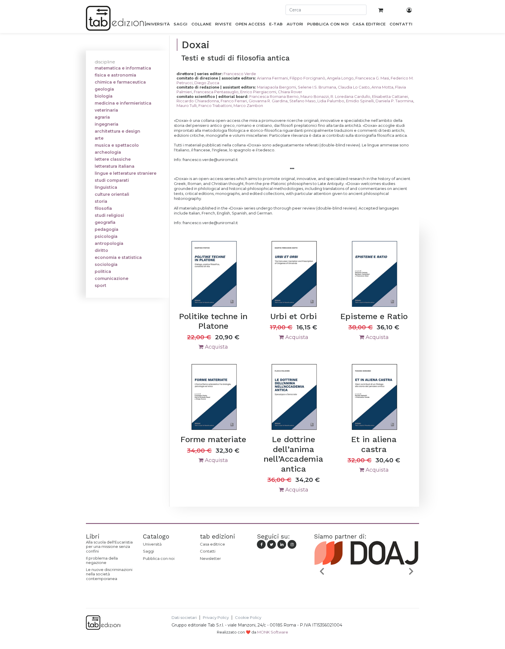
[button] (322, 571)
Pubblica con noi (158, 558)
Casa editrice (212, 544)
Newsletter (210, 558)
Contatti (207, 551)
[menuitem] (157, 25)
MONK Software (272, 632)
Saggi (148, 551)
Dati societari (184, 617)
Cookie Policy (248, 617)
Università (152, 544)
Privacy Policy (216, 617)
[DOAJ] (362, 585)
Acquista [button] (215, 347)
